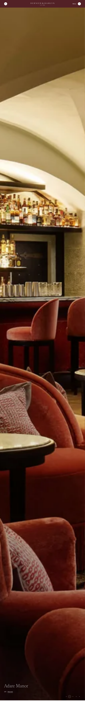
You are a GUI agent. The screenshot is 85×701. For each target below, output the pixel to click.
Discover (10, 692)
